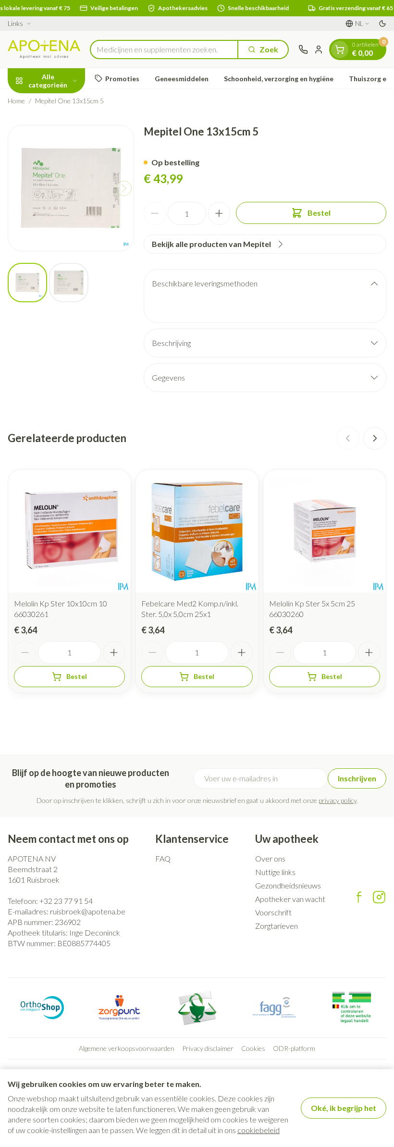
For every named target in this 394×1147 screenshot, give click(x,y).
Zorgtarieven (276, 925)
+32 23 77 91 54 (66, 900)
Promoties (122, 78)
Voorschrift (273, 912)
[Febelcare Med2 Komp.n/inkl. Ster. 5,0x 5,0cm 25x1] (196, 530)
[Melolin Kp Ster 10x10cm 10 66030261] (69, 530)
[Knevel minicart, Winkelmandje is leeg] (339, 49)
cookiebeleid (258, 1130)
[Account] (318, 49)
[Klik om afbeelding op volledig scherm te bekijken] (71, 188)
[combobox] (164, 49)
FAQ (163, 858)
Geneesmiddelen (182, 78)
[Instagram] (379, 897)
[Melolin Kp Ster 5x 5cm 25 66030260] (324, 530)
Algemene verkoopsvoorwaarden (126, 1048)
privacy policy (338, 800)
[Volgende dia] (374, 438)
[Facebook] (359, 897)
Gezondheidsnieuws (288, 885)
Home (16, 101)
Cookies (253, 1048)
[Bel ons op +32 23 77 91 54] (303, 49)
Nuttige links (275, 871)
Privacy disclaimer (208, 1048)
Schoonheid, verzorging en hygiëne (278, 78)
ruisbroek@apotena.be (87, 911)
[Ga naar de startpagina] (44, 49)
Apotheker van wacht (290, 898)
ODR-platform (294, 1048)
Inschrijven (357, 778)
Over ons (270, 858)
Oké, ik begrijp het (343, 1107)
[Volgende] (124, 188)
